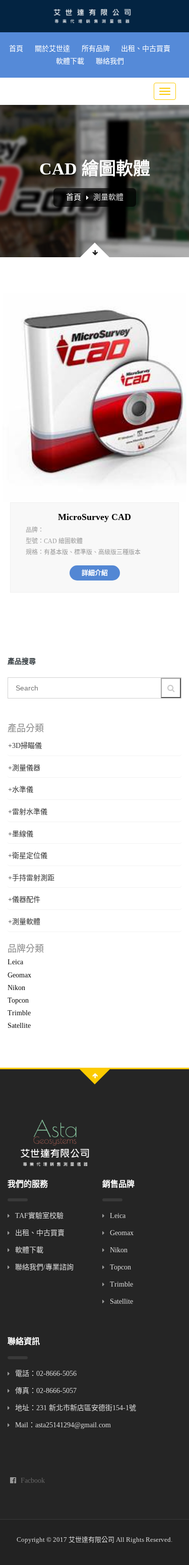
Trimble (19, 1013)
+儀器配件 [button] (24, 899)
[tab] (94, 745)
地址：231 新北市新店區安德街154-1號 (75, 1408)
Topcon (18, 1000)
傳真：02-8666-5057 (46, 1391)
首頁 (16, 48)
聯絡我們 (110, 61)
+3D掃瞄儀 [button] (25, 745)
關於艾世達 (52, 48)
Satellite (19, 1025)
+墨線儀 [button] (20, 834)
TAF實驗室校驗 (39, 1216)
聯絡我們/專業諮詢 (44, 1267)
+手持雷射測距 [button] (31, 878)
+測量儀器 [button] (24, 768)
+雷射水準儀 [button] (27, 812)
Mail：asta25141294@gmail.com (63, 1425)
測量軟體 (108, 197)
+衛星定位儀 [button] (27, 855)
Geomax (19, 975)
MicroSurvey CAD (94, 517)
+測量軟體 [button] (24, 921)
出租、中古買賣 (145, 48)
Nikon (16, 988)
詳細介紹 (95, 572)
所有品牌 (96, 48)
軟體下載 (70, 61)
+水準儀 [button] (20, 789)
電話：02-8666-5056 (46, 1373)
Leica (15, 962)
